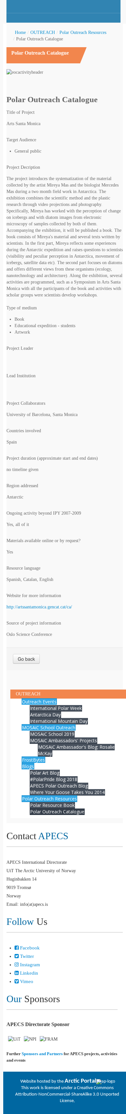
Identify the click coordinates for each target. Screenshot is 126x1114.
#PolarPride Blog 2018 (53, 779)
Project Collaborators (25, 403)
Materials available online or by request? (43, 540)
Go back (26, 659)
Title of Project (20, 112)
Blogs (28, 766)
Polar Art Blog (44, 773)
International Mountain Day (59, 721)
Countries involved (23, 430)
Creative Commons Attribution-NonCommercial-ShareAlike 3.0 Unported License (67, 1094)
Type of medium (21, 307)
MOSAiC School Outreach (48, 727)
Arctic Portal (80, 1081)
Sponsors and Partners (42, 1053)
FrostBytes (33, 760)
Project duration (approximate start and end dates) (52, 458)
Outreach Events (39, 702)
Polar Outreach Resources (82, 32)
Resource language (23, 568)
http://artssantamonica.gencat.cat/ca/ (39, 607)
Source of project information (33, 623)
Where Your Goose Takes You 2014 (67, 792)
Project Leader (19, 348)
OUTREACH (42, 32)
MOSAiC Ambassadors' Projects (63, 740)
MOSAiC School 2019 (52, 734)
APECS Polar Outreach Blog (59, 786)
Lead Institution (21, 375)
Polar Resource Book (52, 805)
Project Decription (23, 167)
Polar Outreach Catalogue (57, 812)
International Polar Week (56, 708)
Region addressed (22, 485)
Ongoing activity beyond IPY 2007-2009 (43, 513)
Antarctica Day (45, 715)
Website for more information (33, 595)
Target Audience (21, 139)
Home (20, 32)
